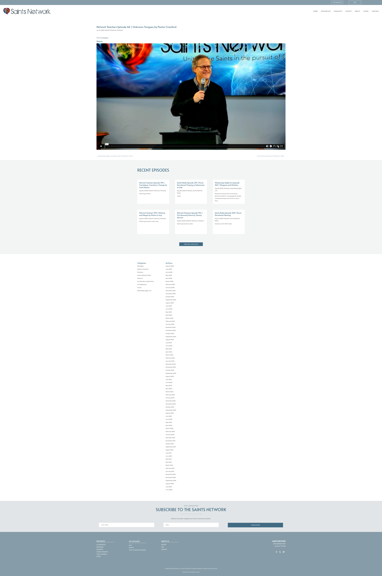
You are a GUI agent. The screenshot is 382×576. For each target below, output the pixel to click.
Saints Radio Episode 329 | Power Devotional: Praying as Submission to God (191, 185)
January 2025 (170, 324)
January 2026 (170, 287)
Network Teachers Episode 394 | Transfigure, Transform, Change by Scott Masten (153, 185)
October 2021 (170, 444)
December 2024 (170, 327)
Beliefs (163, 544)
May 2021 (169, 459)
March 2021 (169, 465)
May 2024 (169, 349)
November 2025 (171, 293)
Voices (139, 287)
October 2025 (170, 297)
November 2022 (171, 404)
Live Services (337, 2)
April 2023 (169, 388)
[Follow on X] (280, 552)
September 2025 (171, 300)
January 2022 (170, 434)
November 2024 (171, 330)
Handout (105, 38)
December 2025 (170, 290)
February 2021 (170, 468)
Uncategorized (141, 284)
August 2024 (170, 339)
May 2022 (169, 422)
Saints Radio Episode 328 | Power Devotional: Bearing (228, 214)
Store (366, 11)
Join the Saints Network (137, 550)
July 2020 (169, 487)
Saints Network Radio (144, 275)
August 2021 (169, 450)
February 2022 (170, 431)
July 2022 (169, 416)
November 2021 (170, 441)
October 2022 (170, 407)
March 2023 (169, 392)
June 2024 (169, 346)
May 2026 (169, 275)
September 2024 (171, 336)
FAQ (162, 547)
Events (349, 11)
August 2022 (170, 413)
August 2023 (170, 376)
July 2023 (169, 379)
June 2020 (169, 490)
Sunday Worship (102, 552)
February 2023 (170, 395)
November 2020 (171, 477)
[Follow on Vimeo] (284, 552)
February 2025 (170, 321)
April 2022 (169, 425)
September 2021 (171, 447)
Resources (326, 11)
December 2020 (171, 474)
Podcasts (338, 11)
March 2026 (169, 281)
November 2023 (171, 367)
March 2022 (169, 428)
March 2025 (169, 318)
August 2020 (170, 483)
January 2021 (170, 471)
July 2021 (169, 453)
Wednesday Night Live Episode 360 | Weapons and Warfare (227, 183)
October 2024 (170, 333)
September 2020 (171, 480)
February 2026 (170, 284)
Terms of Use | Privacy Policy (191, 572)
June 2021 (169, 456)
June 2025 (169, 309)
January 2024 (170, 361)
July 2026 (169, 269)
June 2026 (169, 272)
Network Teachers (110, 30)
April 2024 (169, 352)
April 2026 (169, 278)
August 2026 (170, 266)
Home (315, 11)
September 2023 (171, 373)
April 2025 (169, 315)
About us (165, 541)
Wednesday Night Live (144, 290)
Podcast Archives (191, 244)
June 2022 (169, 419)
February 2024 (170, 358)
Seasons (140, 278)
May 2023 (169, 385)
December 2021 (170, 438)
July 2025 (169, 306)
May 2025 (169, 312)
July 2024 (169, 343)
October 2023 (170, 370)
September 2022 (171, 410)
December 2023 (170, 364)
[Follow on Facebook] (276, 552)
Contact (375, 11)
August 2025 (170, 303)
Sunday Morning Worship (145, 281)
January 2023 (170, 398)
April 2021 (169, 462)
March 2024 (169, 355)
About (357, 11)
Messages (140, 266)
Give (355, 2)
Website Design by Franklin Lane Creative (204, 568)
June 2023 (169, 382)
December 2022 (170, 401)
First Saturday (101, 554)
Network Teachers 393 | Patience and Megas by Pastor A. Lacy (152, 214)
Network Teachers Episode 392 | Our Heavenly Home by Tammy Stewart (190, 215)
